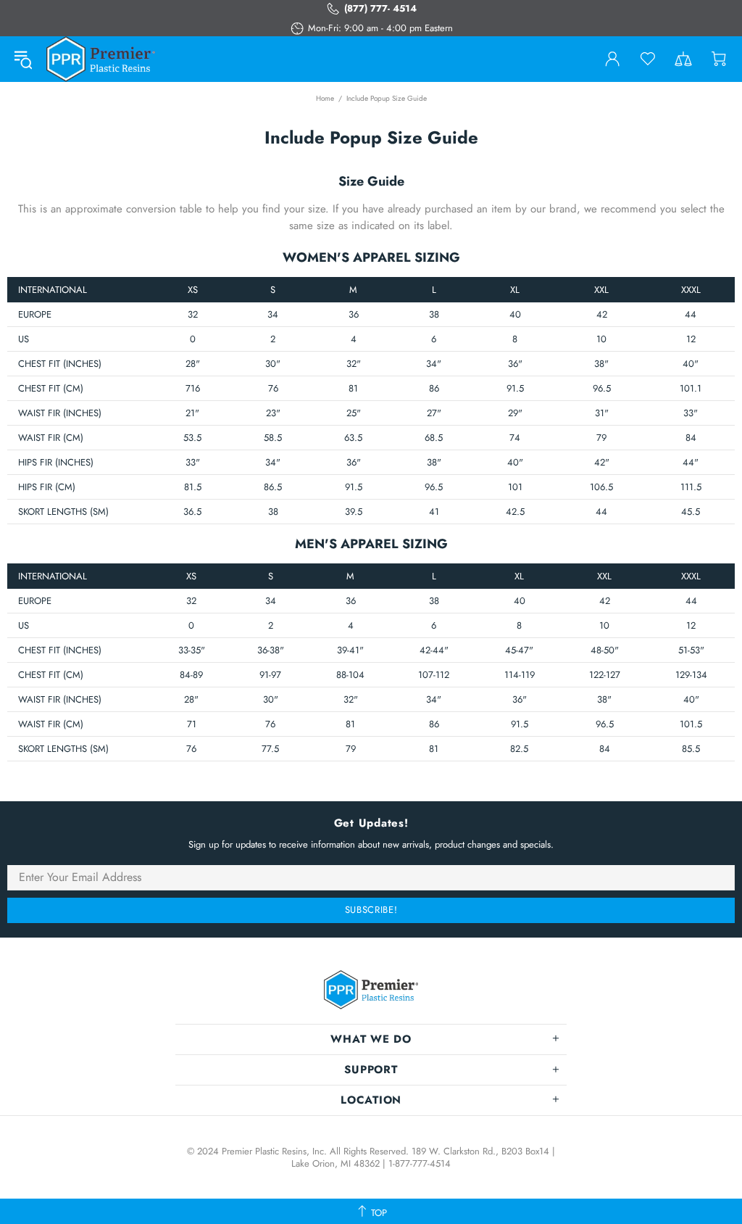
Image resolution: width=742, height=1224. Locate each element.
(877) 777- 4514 (380, 8)
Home (325, 98)
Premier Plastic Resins (100, 59)
